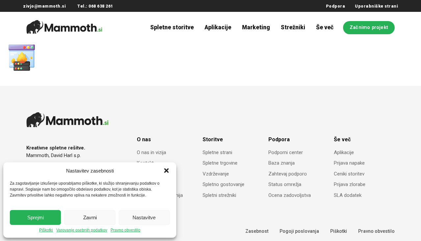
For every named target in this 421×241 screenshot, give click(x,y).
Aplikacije (218, 27)
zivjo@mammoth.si (44, 6)
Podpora (335, 6)
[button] (166, 170)
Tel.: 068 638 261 (95, 6)
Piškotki (46, 230)
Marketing (256, 27)
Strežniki (293, 27)
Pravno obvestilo (125, 230)
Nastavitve (144, 217)
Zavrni (90, 217)
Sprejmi (35, 217)
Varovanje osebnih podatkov (81, 230)
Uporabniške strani (376, 6)
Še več (325, 27)
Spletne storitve (172, 27)
